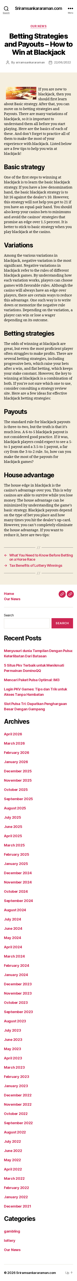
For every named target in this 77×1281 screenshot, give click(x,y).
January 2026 (16, 762)
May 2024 (12, 938)
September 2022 (18, 1123)
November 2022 (18, 1104)
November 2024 (18, 882)
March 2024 (14, 956)
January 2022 (16, 1197)
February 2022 (16, 1188)
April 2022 (13, 1169)
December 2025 (18, 771)
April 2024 (13, 947)
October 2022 (16, 1114)
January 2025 (16, 864)
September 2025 (18, 799)
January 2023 (16, 1086)
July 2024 (12, 919)
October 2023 (16, 1002)
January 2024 (16, 975)
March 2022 (14, 1178)
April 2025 (13, 836)
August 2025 (15, 808)
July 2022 (12, 1141)
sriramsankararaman (30, 62)
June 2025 (13, 827)
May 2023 (12, 1049)
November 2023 (18, 993)
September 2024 (18, 901)
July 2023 (12, 1030)
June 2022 (13, 1151)
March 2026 (14, 743)
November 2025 (18, 780)
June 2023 (13, 1040)
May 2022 (12, 1160)
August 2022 (15, 1132)
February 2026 (16, 753)
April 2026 (13, 734)
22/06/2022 (62, 62)
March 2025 (14, 845)
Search (9, 615)
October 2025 (16, 790)
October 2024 (16, 891)
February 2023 (16, 1077)
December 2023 (18, 984)
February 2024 (16, 965)
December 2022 (18, 1095)
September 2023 (18, 1012)
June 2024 (13, 928)
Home (9, 594)
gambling (12, 1231)
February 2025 (16, 854)
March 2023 (14, 1067)
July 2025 (12, 817)
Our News (38, 26)
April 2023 (13, 1058)
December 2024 (18, 873)
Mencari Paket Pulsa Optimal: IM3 (32, 680)
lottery (9, 1240)
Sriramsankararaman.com (38, 8)
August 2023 (15, 1021)
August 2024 (15, 910)
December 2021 (17, 1206)
